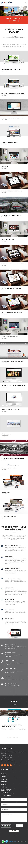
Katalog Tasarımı (7, 46)
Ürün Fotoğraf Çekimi (13, 44)
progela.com (13, 841)
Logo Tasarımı (23, 44)
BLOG (2, 782)
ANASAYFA (3, 773)
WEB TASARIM (4, 774)
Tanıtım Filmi (15, 46)
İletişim (14, 20)
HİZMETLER (3, 778)
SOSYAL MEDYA (4, 784)
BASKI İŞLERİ (4, 781)
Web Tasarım (5, 44)
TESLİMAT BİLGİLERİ (5, 792)
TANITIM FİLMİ (4, 787)
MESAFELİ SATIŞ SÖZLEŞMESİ (7, 794)
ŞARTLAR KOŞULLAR (5, 790)
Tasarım (20, 46)
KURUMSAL (3, 776)
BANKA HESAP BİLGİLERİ (6, 789)
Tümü (24, 46)
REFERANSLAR (4, 779)
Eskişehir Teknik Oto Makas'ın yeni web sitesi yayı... (11, 726)
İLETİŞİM (3, 786)
